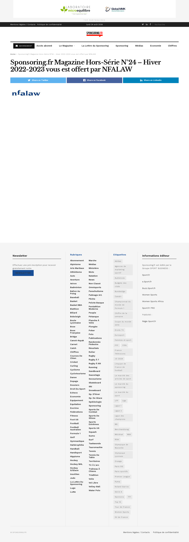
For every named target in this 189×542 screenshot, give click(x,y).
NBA (129, 434)
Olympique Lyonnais (120, 454)
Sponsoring (122, 45)
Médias (139, 45)
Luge (72, 488)
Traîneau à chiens (94, 470)
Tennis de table (94, 456)
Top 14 (118, 502)
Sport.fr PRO (148, 308)
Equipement (76, 400)
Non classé (95, 283)
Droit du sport (77, 389)
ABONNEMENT (25, 46)
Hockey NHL (76, 464)
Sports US (94, 428)
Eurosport (119, 335)
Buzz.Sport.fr (148, 288)
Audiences (120, 278)
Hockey (74, 460)
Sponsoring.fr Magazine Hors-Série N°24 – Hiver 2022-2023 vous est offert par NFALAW (57, 54)
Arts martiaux (77, 268)
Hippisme (75, 456)
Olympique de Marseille (121, 446)
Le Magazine (66, 45)
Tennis (92, 451)
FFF (116, 345)
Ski (90, 386)
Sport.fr (146, 275)
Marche (92, 260)
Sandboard (94, 371)
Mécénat (119, 434)
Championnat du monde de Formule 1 (123, 305)
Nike (117, 439)
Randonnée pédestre (95, 343)
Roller (92, 352)
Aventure (75, 279)
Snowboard (95, 390)
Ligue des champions (120, 417)
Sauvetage (94, 375)
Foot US (74, 419)
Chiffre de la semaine (121, 315)
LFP (116, 401)
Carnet (73, 344)
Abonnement (77, 260)
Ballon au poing (75, 292)
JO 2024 (119, 359)
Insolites (74, 474)
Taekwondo (95, 443)
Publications (95, 338)
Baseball (74, 297)
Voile (91, 479)
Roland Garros (122, 487)
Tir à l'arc (94, 465)
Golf (72, 437)
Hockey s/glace (74, 469)
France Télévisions (120, 352)
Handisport (76, 452)
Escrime (74, 408)
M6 (116, 424)
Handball (74, 449)
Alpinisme (75, 264)
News (91, 279)
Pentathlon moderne (94, 307)
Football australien (75, 428)
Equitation (75, 404)
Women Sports (122, 512)
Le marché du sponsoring (121, 385)
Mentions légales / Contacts (22, 24)
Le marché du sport (121, 394)
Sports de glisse (94, 417)
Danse (73, 377)
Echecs (74, 392)
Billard (73, 313)
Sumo (92, 436)
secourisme (95, 379)
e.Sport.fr (147, 281)
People (92, 313)
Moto (91, 272)
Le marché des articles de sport (123, 377)
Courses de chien (76, 357)
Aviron (73, 283)
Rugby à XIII (95, 363)
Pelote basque (96, 302)
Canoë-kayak (77, 340)
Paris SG (119, 466)
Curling (74, 366)
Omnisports (95, 287)
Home (13, 54)
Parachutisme (96, 291)
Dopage (74, 381)
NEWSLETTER (23, 273)
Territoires (94, 461)
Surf (91, 439)
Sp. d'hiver (94, 394)
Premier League (122, 477)
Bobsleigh (75, 316)
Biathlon (74, 309)
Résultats (94, 348)
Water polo (94, 490)
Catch (73, 348)
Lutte (73, 492)
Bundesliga (120, 291)
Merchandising (122, 429)
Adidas (118, 261)
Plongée (93, 326)
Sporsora (119, 497)
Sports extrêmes (94, 423)
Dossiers (74, 385)
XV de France (121, 517)
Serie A (118, 492)
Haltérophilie (77, 445)
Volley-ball (94, 486)
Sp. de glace (95, 398)
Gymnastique (77, 441)
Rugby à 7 (94, 359)
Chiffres (172, 45)
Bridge (73, 336)
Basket (73, 301)
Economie (155, 45)
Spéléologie (95, 402)
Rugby (92, 356)
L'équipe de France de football (120, 367)
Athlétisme (76, 272)
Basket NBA (76, 305)
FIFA (125, 345)
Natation (93, 276)
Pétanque (94, 316)
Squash (93, 432)
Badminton (76, 287)
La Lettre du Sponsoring (95, 45)
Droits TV (119, 330)
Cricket (74, 362)
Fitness (74, 416)
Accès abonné (44, 45)
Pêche (92, 299)
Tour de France (122, 507)
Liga (124, 401)
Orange (118, 461)
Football (74, 423)
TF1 (129, 497)
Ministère (94, 268)
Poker (92, 330)
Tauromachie (95, 447)
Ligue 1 (118, 406)
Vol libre (93, 482)
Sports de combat (94, 410)
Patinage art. (95, 295)
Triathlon (93, 475)
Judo (72, 478)
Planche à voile (94, 321)
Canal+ (118, 296)
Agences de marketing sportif (120, 269)
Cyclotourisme (78, 373)
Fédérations (76, 412)
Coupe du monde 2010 (123, 323)
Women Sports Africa (152, 301)
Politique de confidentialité (49, 24)
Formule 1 (75, 433)
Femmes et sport (123, 340)
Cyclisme (75, 369)
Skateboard (95, 382)
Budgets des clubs (121, 284)
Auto (72, 276)
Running (93, 367)
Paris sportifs (121, 471)
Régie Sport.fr (149, 321)
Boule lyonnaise (75, 321)
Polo (91, 334)
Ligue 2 (118, 411)
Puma (117, 482)
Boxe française (75, 331)
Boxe (72, 326)
